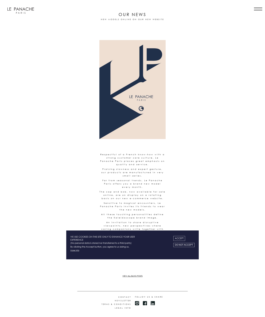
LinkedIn (153, 303)
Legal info (123, 308)
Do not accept (184, 245)
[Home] (21, 10)
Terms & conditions (116, 304)
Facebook (145, 303)
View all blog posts (132, 276)
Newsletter (123, 301)
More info (74, 250)
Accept (179, 238)
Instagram (137, 303)
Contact (124, 297)
